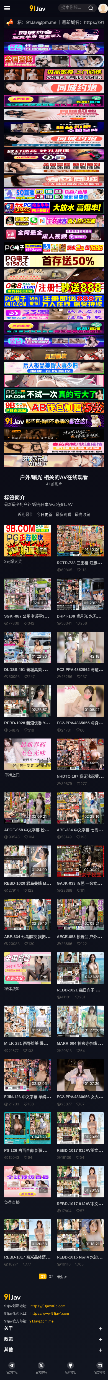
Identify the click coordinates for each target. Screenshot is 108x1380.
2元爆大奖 (13, 561)
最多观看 (63, 514)
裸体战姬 (12, 988)
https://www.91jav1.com (49, 1313)
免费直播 (12, 1202)
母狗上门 (12, 774)
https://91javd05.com (47, 1306)
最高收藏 (82, 514)
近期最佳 (25, 514)
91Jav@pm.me (41, 1321)
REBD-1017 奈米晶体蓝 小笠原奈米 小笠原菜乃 (45, 1257)
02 (51, 1276)
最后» (62, 1276)
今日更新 (44, 514)
